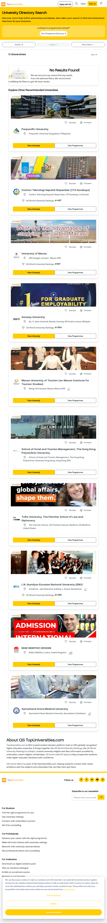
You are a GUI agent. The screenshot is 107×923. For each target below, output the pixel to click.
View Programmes (75, 145)
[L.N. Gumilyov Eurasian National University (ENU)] (16, 586)
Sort (93, 54)
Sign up (92, 3)
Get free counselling (11, 825)
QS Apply (64, 754)
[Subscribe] (101, 797)
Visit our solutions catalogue (15, 868)
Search (18, 44)
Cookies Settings (53, 895)
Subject (52, 44)
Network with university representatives (21, 846)
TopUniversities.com (16, 745)
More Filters (87, 44)
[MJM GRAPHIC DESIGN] (16, 649)
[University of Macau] (16, 255)
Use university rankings (13, 817)
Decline (53, 904)
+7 (85, 589)
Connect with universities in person (18, 821)
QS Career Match (15, 764)
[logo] (12, 3)
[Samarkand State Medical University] (16, 710)
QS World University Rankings (68, 748)
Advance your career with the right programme (24, 838)
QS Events (51, 754)
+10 (70, 652)
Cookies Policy (69, 889)
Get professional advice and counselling (21, 850)
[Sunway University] (16, 318)
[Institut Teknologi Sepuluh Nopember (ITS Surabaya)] (16, 191)
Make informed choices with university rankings (24, 842)
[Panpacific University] (16, 130)
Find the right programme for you (18, 812)
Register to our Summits (13, 876)
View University (33, 145)
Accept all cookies (53, 912)
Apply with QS (65, 4)
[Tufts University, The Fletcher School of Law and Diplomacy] (16, 518)
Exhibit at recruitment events (16, 872)
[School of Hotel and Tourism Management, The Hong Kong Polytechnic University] (16, 451)
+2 (89, 713)
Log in (83, 3)
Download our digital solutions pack (19, 863)
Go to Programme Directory (52, 33)
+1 (68, 388)
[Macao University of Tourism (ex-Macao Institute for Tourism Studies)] (16, 382)
